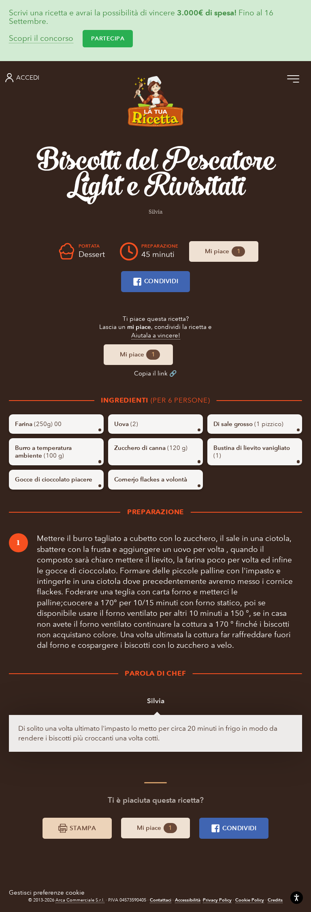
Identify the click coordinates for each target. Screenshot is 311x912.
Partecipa (108, 38)
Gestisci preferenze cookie (47, 892)
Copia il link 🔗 (155, 373)
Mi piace (222, 251)
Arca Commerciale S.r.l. (79, 900)
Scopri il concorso (41, 38)
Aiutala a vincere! (155, 335)
